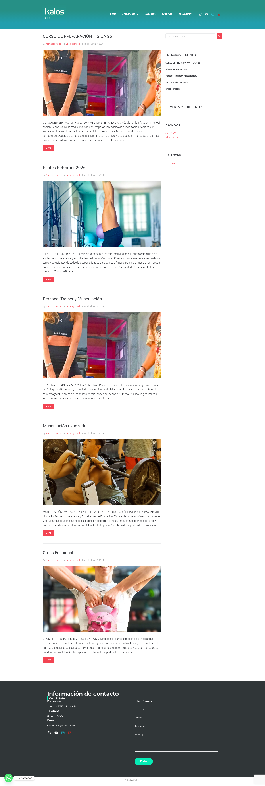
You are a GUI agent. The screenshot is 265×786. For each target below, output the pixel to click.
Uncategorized (73, 44)
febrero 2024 (171, 137)
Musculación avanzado (64, 425)
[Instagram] (213, 14)
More (48, 148)
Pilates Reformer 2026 (64, 167)
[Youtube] (206, 14)
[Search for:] (190, 36)
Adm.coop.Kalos (53, 44)
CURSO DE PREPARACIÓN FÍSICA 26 (77, 36)
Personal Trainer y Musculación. (73, 298)
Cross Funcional (58, 552)
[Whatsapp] (200, 14)
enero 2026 (170, 133)
